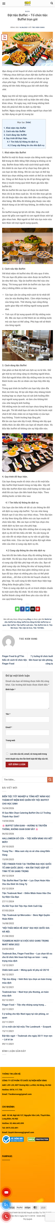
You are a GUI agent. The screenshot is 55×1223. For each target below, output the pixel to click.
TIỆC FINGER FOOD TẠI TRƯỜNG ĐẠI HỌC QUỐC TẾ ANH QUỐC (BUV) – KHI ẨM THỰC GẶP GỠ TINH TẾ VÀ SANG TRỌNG (26, 868)
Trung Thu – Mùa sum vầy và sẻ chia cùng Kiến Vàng (26, 853)
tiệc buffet (11, 625)
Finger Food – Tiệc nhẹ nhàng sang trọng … (24, 1004)
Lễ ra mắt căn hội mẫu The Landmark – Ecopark (26, 1026)
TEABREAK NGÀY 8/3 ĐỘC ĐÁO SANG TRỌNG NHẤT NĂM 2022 (25, 942)
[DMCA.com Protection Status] (38, 1139)
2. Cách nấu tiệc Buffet (14, 131)
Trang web (10, 740)
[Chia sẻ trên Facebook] (22, 609)
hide (28, 122)
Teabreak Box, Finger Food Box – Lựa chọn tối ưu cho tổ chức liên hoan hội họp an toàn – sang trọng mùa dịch (27, 957)
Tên (8, 714)
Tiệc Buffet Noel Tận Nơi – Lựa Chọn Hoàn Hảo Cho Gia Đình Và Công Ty (26, 882)
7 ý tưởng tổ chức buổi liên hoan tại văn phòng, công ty (41, 660)
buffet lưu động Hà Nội (31, 622)
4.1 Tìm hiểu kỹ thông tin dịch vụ (21, 141)
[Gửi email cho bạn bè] (32, 609)
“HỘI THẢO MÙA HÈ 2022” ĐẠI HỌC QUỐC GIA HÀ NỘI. (26, 930)
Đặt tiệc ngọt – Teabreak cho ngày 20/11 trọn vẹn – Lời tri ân (27, 1037)
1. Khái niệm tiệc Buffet (15, 128)
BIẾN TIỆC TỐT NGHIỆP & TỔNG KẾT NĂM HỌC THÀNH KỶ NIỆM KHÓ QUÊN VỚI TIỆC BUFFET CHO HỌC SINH (26, 800)
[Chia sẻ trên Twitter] (27, 609)
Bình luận (10, 689)
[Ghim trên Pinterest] (37, 609)
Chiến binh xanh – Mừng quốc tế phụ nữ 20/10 (25, 970)
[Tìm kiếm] (52, 3)
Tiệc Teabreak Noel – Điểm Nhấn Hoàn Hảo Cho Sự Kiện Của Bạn (26, 895)
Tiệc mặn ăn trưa (25, 628)
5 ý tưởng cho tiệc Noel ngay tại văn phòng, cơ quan (25, 1016)
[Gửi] (50, 779)
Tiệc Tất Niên (38, 628)
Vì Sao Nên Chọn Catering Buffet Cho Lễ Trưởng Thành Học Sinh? (26, 814)
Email (9, 727)
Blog (27, 11)
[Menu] (4, 3)
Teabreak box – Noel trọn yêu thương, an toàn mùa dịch (25, 994)
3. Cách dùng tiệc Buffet (15, 135)
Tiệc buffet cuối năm (24, 625)
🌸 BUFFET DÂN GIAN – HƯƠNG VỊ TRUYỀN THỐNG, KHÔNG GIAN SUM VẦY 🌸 (24, 827)
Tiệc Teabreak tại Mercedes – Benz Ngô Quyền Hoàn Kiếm (26, 917)
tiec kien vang (38, 27)
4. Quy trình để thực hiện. (16, 138)
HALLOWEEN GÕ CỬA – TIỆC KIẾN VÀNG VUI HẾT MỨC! (27, 840)
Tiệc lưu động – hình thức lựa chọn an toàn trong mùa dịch (26, 981)
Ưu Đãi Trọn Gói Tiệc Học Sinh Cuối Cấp (22, 906)
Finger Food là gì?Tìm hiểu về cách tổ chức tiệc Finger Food (14, 660)
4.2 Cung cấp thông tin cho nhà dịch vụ (24, 145)
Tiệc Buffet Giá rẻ (41, 625)
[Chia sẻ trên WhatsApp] (17, 609)
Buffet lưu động (14, 622)
